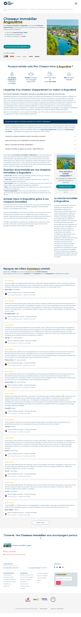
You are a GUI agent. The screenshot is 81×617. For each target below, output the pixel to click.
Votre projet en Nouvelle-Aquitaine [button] (15, 554)
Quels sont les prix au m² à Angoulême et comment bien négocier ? (25, 140)
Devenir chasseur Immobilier (26, 577)
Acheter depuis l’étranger (9, 579)
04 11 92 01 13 (44, 567)
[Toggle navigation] (76, 3)
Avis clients (22, 588)
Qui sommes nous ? (24, 583)
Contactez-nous (7, 583)
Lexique (39, 580)
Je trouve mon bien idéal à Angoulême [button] (16, 46)
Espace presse (23, 581)
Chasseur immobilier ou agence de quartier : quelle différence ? (24, 149)
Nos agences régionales (25, 579)
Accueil (5, 9)
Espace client (6, 586)
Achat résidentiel (7, 575)
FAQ (38, 582)
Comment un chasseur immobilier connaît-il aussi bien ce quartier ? (25, 136)
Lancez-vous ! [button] (40, 522)
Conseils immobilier (41, 578)
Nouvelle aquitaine (23, 9)
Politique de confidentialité (57, 608)
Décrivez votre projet (66, 186)
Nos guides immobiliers (42, 575)
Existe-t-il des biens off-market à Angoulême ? (19, 144)
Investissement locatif (8, 577)
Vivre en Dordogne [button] (10, 551)
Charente (32, 9)
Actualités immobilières (42, 573)
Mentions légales (43, 608)
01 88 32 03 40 (15, 567)
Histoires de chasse (24, 586)
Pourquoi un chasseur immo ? (27, 575)
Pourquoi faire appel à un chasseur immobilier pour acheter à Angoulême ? (28, 121)
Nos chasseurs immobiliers (9, 581)
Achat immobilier (12, 9)
